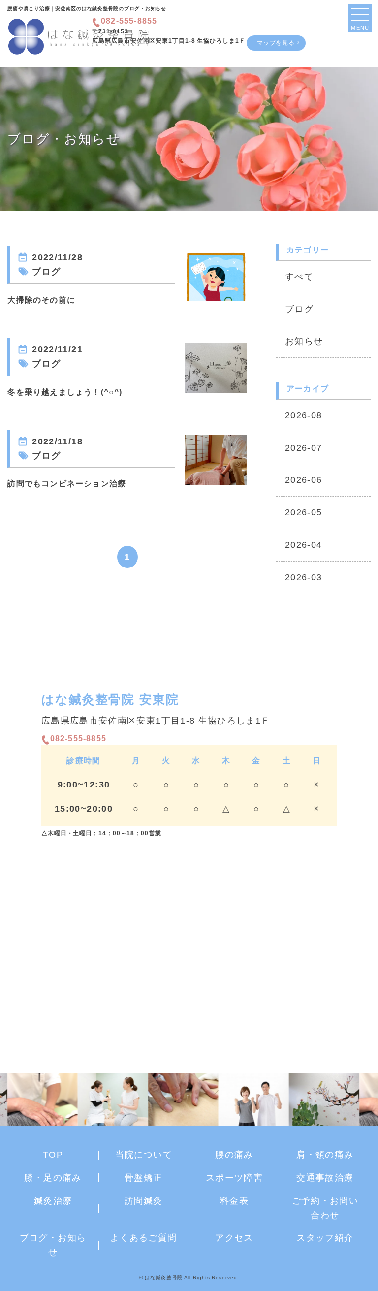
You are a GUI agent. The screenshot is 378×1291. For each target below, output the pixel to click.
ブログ (299, 309)
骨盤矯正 (143, 1178)
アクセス (234, 1238)
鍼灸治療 (53, 1201)
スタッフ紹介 (324, 1238)
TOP (53, 1155)
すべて (299, 277)
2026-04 (303, 545)
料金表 (234, 1201)
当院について (143, 1155)
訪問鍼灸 (143, 1201)
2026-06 (303, 480)
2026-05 (303, 512)
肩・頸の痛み (324, 1155)
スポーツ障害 (234, 1178)
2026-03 (303, 577)
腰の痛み (234, 1155)
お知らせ (304, 341)
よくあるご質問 (143, 1238)
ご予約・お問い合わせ (325, 1208)
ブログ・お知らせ (53, 1245)
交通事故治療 (324, 1178)
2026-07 (303, 448)
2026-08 (303, 415)
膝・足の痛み (52, 1178)
